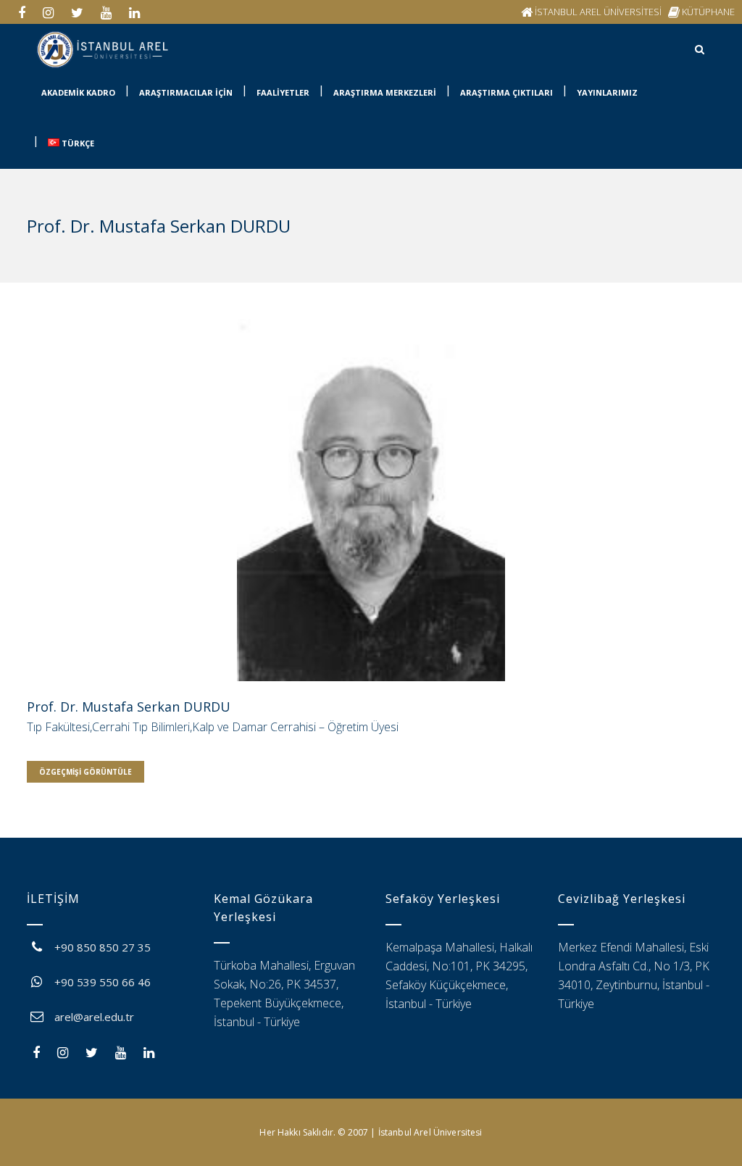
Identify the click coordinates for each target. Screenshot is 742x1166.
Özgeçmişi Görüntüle (85, 772)
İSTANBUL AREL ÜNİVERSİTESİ (598, 11)
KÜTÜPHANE (708, 11)
